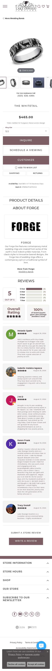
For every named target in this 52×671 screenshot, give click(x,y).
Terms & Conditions (33, 643)
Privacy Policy (16, 643)
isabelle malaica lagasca (29, 368)
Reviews (26, 281)
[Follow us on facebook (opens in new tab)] (14, 614)
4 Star (22, 292)
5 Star (22, 289)
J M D (20, 397)
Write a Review (26, 541)
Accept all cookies (36, 664)
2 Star (22, 297)
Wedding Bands (25, 272)
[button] (39, 6)
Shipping (14, 173)
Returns (38, 173)
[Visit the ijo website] (32, 627)
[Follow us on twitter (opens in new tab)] (31, 614)
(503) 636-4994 (26, 96)
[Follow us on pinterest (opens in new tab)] (26, 614)
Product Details (26, 200)
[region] (26, 51)
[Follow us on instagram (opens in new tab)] (37, 614)
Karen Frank (23, 440)
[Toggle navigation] (5, 6)
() (44, 289)
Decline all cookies (16, 664)
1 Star (22, 300)
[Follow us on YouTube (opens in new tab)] (20, 614)
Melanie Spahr (24, 331)
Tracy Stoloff (23, 505)
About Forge (26, 208)
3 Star (22, 295)
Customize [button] (26, 160)
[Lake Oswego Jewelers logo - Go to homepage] (26, 6)
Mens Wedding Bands (14, 18)
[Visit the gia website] (20, 627)
